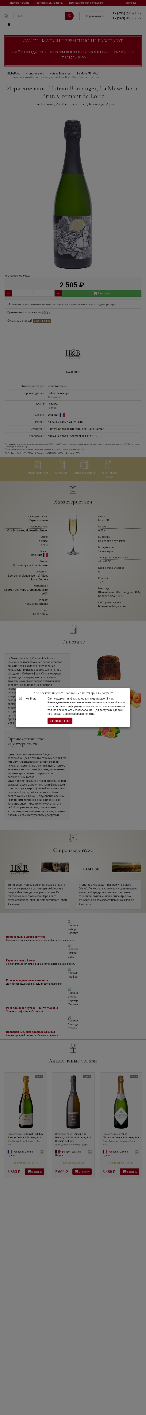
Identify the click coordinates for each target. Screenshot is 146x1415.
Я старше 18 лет (60, 720)
